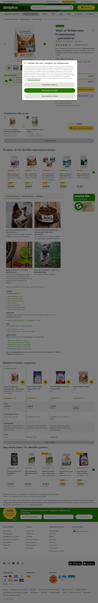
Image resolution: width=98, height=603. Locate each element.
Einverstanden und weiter (50, 90)
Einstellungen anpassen (49, 85)
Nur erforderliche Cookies (50, 96)
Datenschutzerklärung (34, 80)
